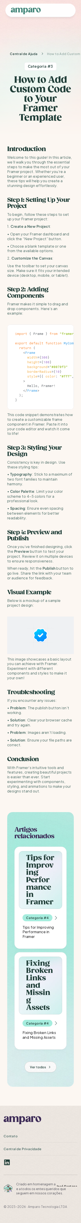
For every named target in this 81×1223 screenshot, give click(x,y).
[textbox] (40, 367)
